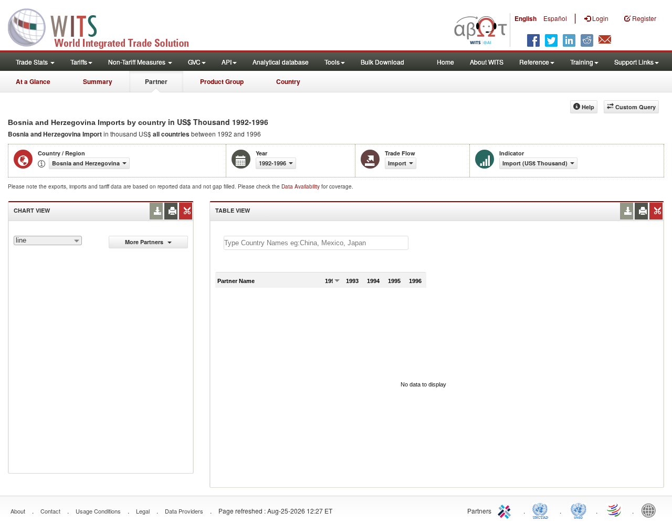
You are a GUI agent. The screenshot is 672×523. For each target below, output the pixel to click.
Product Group (222, 81)
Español (555, 18)
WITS (105, 26)
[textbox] (316, 243)
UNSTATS (578, 509)
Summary (97, 81)
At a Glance (33, 81)
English (525, 18)
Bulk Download (382, 61)
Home (445, 61)
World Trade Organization (614, 509)
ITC (506, 509)
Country (288, 81)
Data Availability (301, 186)
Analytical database (281, 61)
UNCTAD (542, 509)
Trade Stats (32, 61)
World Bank (651, 509)
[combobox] (48, 240)
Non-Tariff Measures (137, 61)
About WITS (486, 61)
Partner (156, 81)
